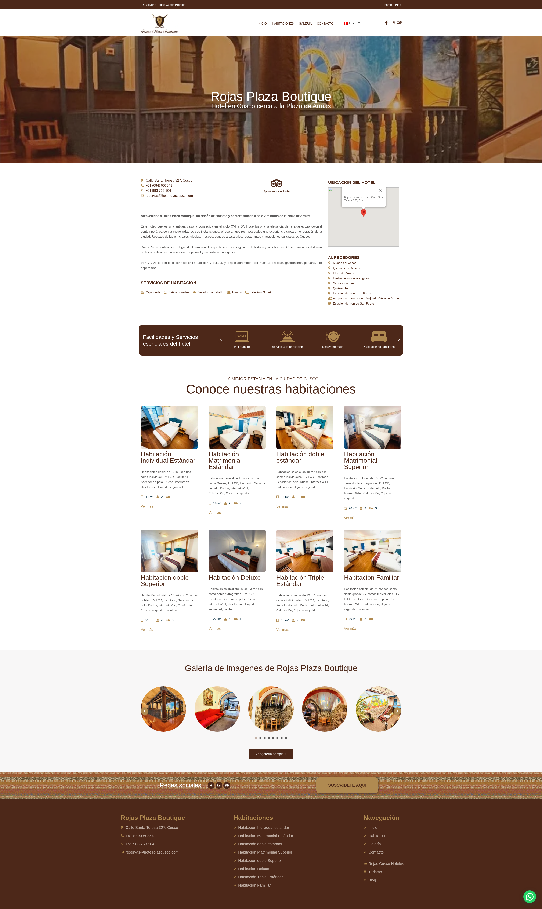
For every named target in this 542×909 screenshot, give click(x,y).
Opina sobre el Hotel (276, 191)
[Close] (381, 191)
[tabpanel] (164, 709)
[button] (363, 213)
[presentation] (256, 738)
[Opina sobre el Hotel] (276, 183)
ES (351, 23)
